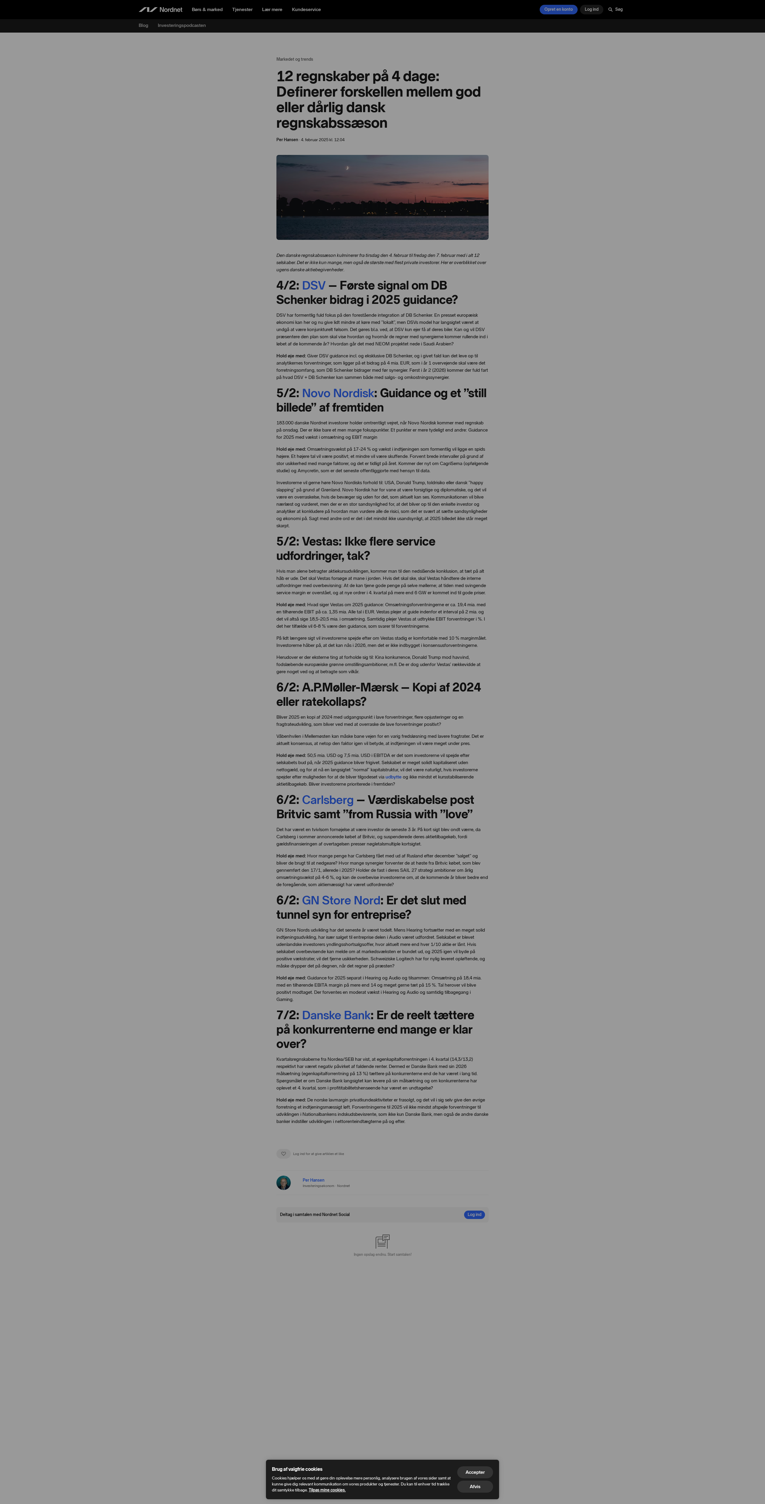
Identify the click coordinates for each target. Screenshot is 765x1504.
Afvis (475, 1486)
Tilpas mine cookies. (327, 1490)
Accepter (475, 1472)
